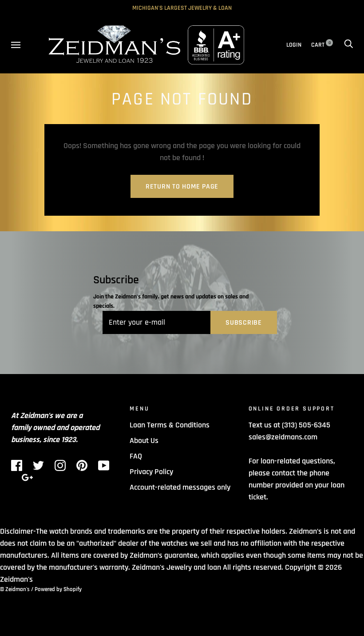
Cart (321, 45)
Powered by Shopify (58, 589)
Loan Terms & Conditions (170, 425)
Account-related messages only (180, 487)
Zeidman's (16, 579)
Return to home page (182, 186)
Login (293, 45)
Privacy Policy (151, 472)
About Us (144, 440)
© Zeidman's (15, 589)
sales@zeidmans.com (283, 437)
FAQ (136, 456)
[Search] (348, 45)
